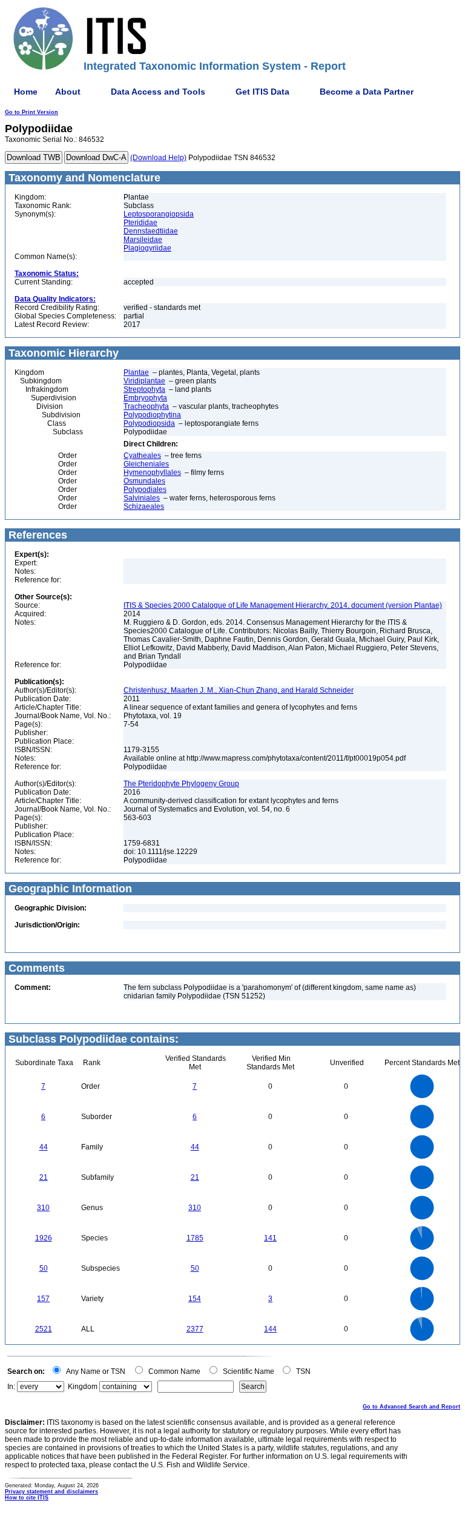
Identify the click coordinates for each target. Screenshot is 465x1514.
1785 (194, 1238)
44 (43, 1147)
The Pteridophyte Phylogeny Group (181, 783)
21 (43, 1177)
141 (270, 1238)
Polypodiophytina (152, 415)
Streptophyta (144, 389)
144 (270, 1329)
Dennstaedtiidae (151, 231)
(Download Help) (158, 157)
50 (43, 1268)
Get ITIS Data (262, 91)
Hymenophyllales (152, 472)
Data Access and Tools (158, 91)
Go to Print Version (31, 112)
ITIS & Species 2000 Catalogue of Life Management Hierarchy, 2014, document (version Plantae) (283, 605)
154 (194, 1298)
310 (43, 1207)
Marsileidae (143, 239)
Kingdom (82, 1386)
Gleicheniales (146, 464)
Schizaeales (144, 506)
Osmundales (144, 481)
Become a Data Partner (367, 91)
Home (26, 91)
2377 (194, 1329)
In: (11, 1386)
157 (43, 1298)
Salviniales (142, 498)
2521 (43, 1329)
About (68, 91)
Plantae (136, 372)
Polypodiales (145, 489)
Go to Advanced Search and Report (411, 1407)
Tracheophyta (146, 406)
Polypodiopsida (149, 423)
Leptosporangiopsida (159, 214)
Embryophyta (145, 398)
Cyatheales (142, 455)
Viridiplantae (144, 381)
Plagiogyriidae (147, 248)
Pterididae (140, 222)
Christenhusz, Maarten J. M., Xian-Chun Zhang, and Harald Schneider (239, 690)
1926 (43, 1238)
